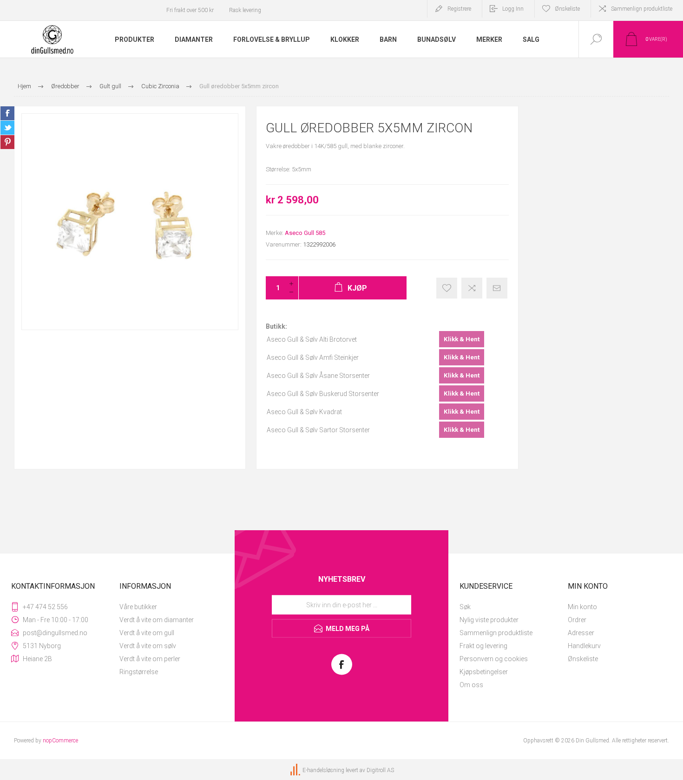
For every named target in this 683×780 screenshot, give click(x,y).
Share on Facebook (7, 113)
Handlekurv (584, 646)
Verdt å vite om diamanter (156, 620)
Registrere (459, 9)
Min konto (582, 607)
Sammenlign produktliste (641, 9)
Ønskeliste (583, 659)
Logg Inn (513, 9)
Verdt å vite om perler (149, 659)
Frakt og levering (483, 646)
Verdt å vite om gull (146, 633)
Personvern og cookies (494, 659)
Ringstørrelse (138, 672)
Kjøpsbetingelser (484, 672)
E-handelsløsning (323, 770)
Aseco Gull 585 (305, 232)
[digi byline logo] (295, 770)
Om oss (471, 685)
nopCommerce (60, 740)
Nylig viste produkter (489, 620)
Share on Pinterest (7, 142)
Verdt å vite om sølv (147, 646)
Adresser (581, 633)
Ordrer (577, 620)
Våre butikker (138, 607)
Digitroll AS (380, 770)
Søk (465, 607)
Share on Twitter (7, 128)
